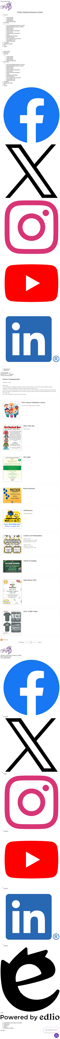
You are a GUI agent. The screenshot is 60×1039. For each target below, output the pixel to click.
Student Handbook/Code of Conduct (14, 26)
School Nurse (9, 32)
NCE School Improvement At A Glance (15, 25)
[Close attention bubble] (57, 1026)
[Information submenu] (4, 24)
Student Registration (11, 21)
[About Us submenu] (4, 16)
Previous (21, 642)
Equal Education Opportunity (13, 33)
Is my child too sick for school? (13, 38)
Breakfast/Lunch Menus (12, 35)
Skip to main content (5, 1)
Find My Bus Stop (10, 41)
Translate (11, 374)
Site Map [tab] (3, 1030)
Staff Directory (9, 20)
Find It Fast (6, 52)
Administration (9, 18)
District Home (7, 51)
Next (39, 642)
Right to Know (9, 29)
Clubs (7, 34)
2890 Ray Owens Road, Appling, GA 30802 (11, 655)
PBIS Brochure (10, 28)
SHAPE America (10, 37)
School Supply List (10, 39)
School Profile (9, 17)
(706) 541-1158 (7, 656)
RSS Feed (5, 639)
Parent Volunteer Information (13, 30)
